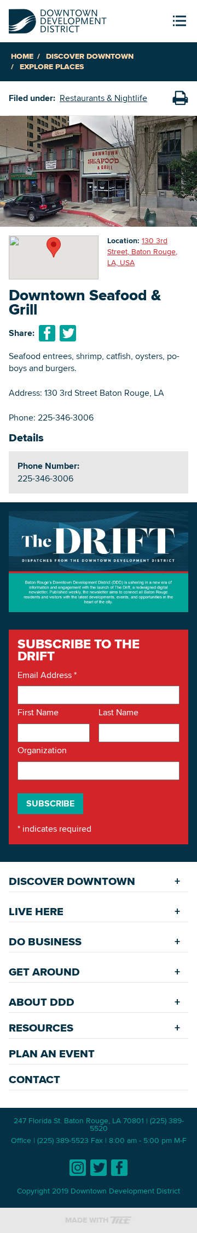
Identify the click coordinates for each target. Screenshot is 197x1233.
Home (22, 56)
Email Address (47, 675)
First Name (38, 713)
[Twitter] (98, 1167)
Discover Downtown (90, 56)
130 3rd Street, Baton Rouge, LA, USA (142, 251)
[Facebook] (119, 1167)
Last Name (118, 713)
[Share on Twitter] (68, 333)
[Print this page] (180, 98)
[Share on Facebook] (47, 333)
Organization (42, 750)
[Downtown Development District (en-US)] (58, 19)
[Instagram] (77, 1167)
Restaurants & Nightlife (103, 98)
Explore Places (52, 66)
